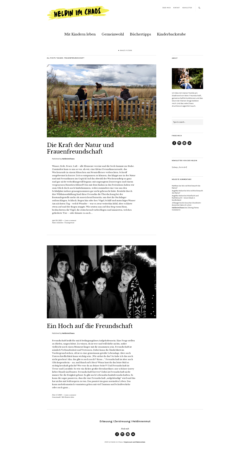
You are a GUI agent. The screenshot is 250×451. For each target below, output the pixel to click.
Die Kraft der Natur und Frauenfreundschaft (80, 148)
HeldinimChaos (68, 159)
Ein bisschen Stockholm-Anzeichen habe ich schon (186, 204)
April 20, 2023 (57, 220)
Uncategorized (69, 223)
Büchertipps (140, 34)
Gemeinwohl (113, 34)
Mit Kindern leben (80, 34)
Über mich (166, 8)
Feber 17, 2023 (57, 395)
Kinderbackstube (171, 34)
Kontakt (176, 8)
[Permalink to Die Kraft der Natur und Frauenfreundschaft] (101, 136)
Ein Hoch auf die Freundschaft (90, 326)
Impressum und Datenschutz (134, 442)
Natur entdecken (57, 223)
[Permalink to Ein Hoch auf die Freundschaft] (101, 317)
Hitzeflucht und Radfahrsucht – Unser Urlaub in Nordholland (185, 198)
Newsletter (187, 8)
